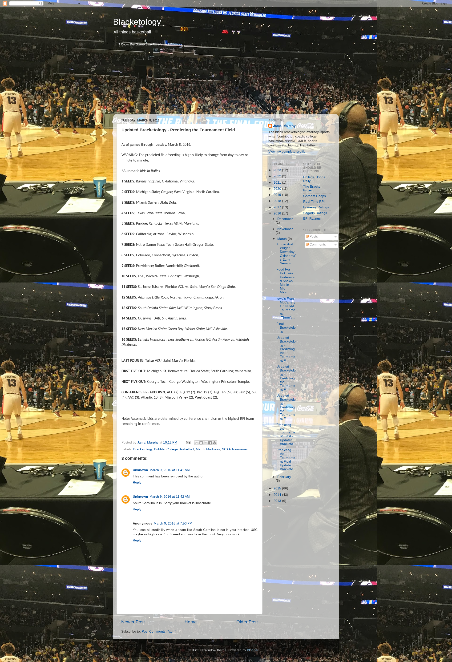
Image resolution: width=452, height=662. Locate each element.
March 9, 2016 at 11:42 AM (169, 496)
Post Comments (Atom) (159, 631)
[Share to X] (205, 442)
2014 (278, 494)
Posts (313, 236)
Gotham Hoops (314, 196)
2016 (278, 213)
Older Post (247, 621)
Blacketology (137, 22)
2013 (278, 501)
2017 (278, 207)
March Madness (208, 449)
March (282, 239)
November (285, 229)
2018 (278, 201)
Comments (317, 244)
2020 (278, 188)
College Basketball (180, 449)
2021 (278, 182)
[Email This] (196, 442)
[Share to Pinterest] (214, 442)
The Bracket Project (312, 188)
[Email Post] (188, 442)
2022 (278, 176)
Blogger (252, 650)
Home (191, 621)
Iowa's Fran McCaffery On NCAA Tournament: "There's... (285, 308)
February (284, 477)
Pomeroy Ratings (316, 207)
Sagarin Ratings (315, 213)
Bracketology (142, 449)
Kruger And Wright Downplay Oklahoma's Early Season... (286, 253)
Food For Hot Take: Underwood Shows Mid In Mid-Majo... (285, 281)
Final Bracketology (286, 327)
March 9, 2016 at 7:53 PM (173, 523)
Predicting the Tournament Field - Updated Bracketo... (286, 434)
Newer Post (133, 621)
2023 (278, 170)
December (285, 219)
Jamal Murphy (284, 126)
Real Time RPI (314, 201)
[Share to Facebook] (210, 442)
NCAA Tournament (236, 449)
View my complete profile (287, 151)
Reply (137, 482)
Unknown (140, 470)
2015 (278, 488)
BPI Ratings (312, 218)
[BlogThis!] (201, 442)
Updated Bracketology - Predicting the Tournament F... (286, 349)
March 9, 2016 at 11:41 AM (169, 470)
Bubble (159, 449)
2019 (278, 195)
